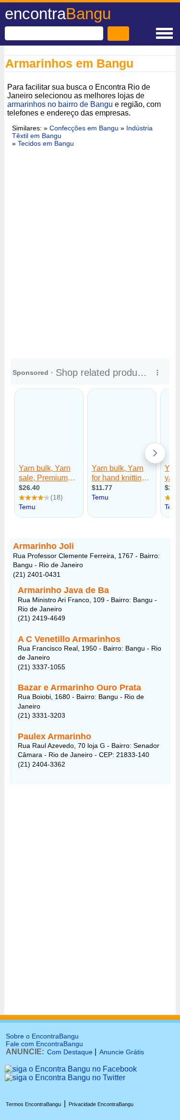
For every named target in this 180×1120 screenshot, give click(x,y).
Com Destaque (70, 1052)
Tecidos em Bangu (46, 143)
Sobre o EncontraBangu (42, 1036)
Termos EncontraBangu (33, 1104)
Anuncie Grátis (121, 1052)
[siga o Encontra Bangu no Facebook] (71, 1069)
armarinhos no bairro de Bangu (60, 104)
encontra (58, 14)
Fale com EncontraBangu (44, 1044)
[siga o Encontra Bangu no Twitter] (65, 1077)
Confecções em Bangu (84, 128)
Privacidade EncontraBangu (101, 1104)
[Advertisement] (90, 251)
